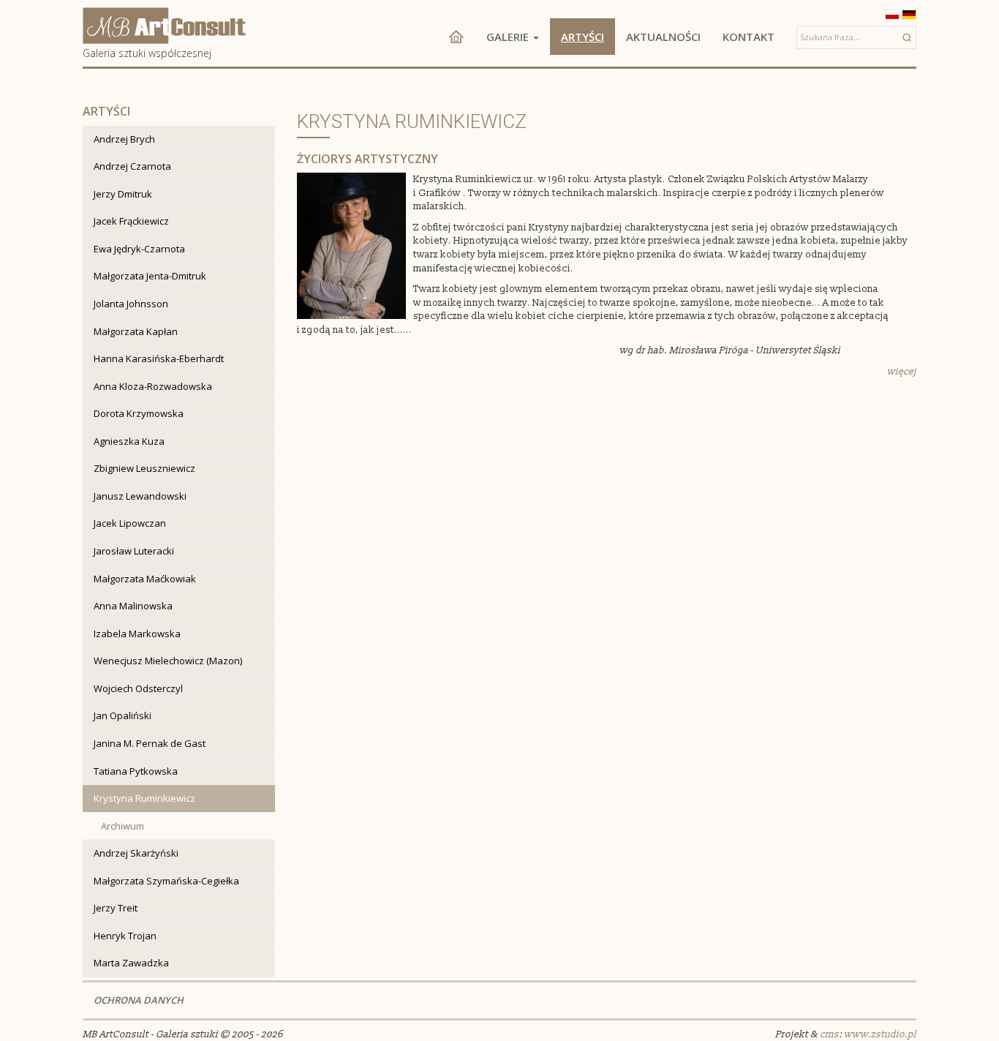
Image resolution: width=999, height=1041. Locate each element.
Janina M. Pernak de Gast (150, 743)
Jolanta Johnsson (131, 303)
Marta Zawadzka (131, 962)
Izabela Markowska (137, 633)
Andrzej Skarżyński (136, 853)
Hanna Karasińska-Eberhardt (159, 358)
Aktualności (663, 36)
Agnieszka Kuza (129, 441)
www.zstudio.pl (880, 1034)
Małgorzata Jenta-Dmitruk (150, 275)
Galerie (509, 36)
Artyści (582, 36)
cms (829, 1034)
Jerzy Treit (115, 907)
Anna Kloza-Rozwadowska (153, 386)
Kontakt (748, 36)
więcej (901, 371)
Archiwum (122, 826)
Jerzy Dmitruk (123, 193)
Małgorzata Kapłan (136, 331)
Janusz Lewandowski (140, 496)
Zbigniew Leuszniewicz (144, 468)
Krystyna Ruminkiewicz (144, 798)
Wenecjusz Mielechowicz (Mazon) (168, 660)
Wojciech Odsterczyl (138, 688)
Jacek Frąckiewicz (131, 221)
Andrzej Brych (124, 139)
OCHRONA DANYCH (139, 1000)
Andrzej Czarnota (132, 166)
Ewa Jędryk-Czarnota (139, 248)
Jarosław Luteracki (134, 550)
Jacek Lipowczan (130, 523)
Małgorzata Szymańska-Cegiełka (166, 880)
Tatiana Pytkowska (136, 771)
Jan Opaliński (122, 715)
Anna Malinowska (133, 605)
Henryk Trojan (125, 935)
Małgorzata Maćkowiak (145, 578)
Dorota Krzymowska (139, 413)
